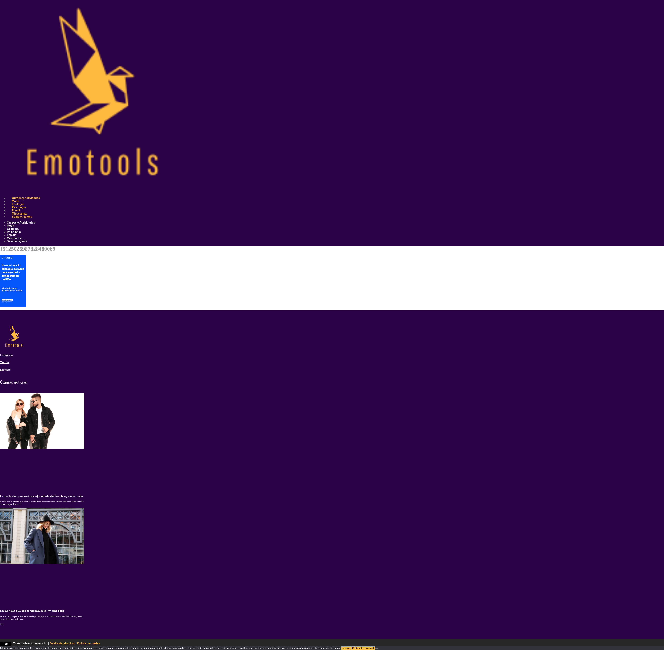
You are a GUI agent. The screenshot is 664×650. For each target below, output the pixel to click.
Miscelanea (19, 213)
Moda (15, 201)
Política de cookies (88, 643)
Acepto (345, 648)
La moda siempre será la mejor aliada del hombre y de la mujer (41, 496)
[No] (376, 648)
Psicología (19, 207)
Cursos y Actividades (26, 198)
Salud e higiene (22, 216)
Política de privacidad (62, 643)
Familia (16, 210)
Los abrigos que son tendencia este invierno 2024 (32, 610)
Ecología (18, 204)
